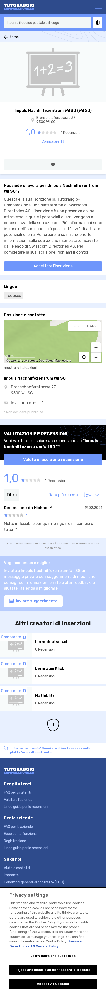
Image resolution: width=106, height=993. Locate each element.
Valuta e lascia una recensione (53, 459)
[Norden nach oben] (96, 338)
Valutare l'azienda (18, 800)
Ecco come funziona (20, 834)
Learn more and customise (53, 956)
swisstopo (30, 360)
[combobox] (47, 22)
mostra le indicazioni (20, 368)
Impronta (11, 875)
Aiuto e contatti (17, 868)
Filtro (12, 494)
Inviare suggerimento (36, 601)
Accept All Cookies (53, 984)
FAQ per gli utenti (17, 792)
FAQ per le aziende (18, 827)
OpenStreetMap (50, 360)
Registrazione (15, 841)
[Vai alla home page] (23, 6)
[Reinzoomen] (96, 347)
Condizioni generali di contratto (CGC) (34, 882)
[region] (53, 341)
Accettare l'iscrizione (53, 266)
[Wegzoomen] (96, 357)
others (66, 360)
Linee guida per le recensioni (26, 807)
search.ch (15, 360)
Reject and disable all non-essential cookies (53, 970)
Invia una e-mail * (27, 402)
